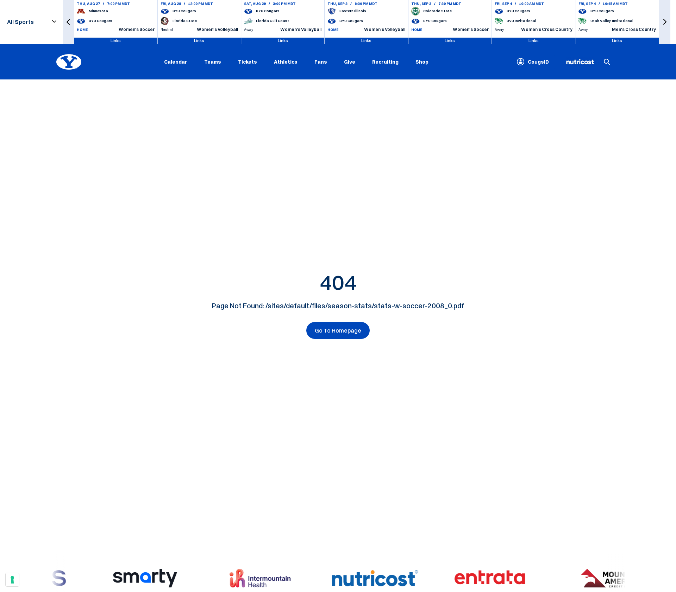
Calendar (175, 61)
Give (349, 61)
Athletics (286, 61)
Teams (212, 61)
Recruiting (385, 61)
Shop (421, 61)
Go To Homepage (338, 330)
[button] (68, 22)
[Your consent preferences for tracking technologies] (12, 579)
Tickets (247, 61)
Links (116, 40)
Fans (320, 61)
